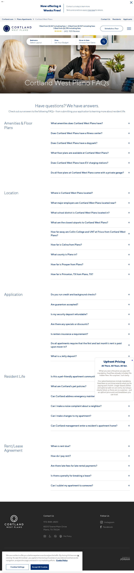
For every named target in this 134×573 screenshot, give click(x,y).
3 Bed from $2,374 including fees (67, 28)
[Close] (78, 556)
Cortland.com (7, 19)
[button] (3, 1)
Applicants (127, 19)
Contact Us (105, 19)
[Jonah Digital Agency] (124, 558)
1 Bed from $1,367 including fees (52, 26)
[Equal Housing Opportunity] (44, 536)
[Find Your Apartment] (103, 41)
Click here (91, 10)
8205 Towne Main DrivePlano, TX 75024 (55, 528)
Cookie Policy (62, 560)
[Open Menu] (129, 28)
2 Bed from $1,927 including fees (81, 26)
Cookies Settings (17, 567)
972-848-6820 (50, 522)
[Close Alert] (131, 2)
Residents (117, 19)
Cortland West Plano (43, 19)
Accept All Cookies (40, 567)
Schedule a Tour (112, 28)
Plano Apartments (24, 19)
